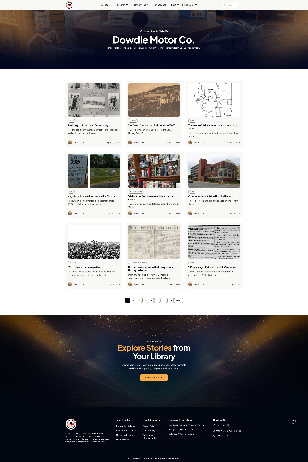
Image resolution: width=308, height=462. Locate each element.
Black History (136, 192)
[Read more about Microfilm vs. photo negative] (94, 242)
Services (105, 4)
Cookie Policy (148, 430)
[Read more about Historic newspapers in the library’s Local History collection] (154, 242)
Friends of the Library (126, 430)
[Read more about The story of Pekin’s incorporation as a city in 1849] (214, 100)
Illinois (133, 121)
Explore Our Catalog (125, 426)
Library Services (123, 439)
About (173, 4)
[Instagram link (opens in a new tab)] (219, 425)
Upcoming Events (124, 435)
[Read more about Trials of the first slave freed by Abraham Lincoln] (154, 171)
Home (146, 31)
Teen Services (159, 4)
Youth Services (138, 4)
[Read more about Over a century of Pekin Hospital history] (214, 171)
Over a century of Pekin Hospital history (210, 196)
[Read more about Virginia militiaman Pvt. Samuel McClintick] (94, 171)
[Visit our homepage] (71, 424)
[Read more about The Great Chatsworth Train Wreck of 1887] (154, 100)
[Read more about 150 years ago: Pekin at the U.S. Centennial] (214, 242)
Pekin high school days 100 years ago (88, 125)
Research (120, 4)
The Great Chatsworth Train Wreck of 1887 (152, 125)
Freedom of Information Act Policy (152, 436)
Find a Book (188, 4)
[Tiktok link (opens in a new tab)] (228, 425)
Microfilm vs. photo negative (84, 267)
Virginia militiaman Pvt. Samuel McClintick (91, 196)
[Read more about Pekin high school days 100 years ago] (94, 100)
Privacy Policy (148, 426)
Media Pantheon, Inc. (171, 458)
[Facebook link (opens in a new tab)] (214, 425)
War (71, 192)
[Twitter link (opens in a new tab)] (223, 425)
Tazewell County (137, 263)
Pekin (71, 121)
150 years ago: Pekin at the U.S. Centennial (212, 267)
